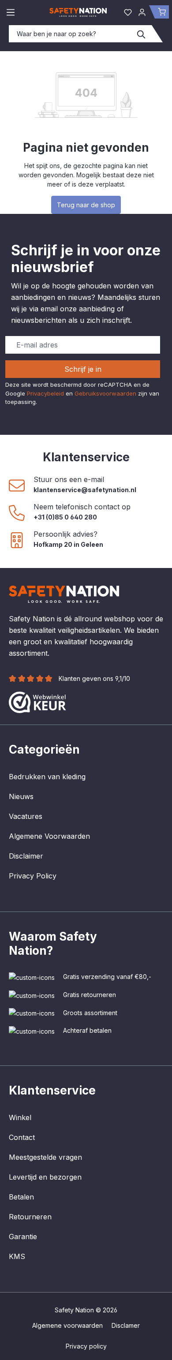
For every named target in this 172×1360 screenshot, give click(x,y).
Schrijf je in (82, 369)
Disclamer (126, 1325)
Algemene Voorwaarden (49, 836)
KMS (17, 1256)
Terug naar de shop (86, 205)
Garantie (23, 1236)
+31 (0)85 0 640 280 (65, 517)
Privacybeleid (45, 393)
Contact (22, 1137)
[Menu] (10, 12)
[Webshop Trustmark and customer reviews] (37, 701)
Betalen (21, 1196)
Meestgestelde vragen (45, 1157)
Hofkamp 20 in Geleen (68, 544)
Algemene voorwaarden (67, 1325)
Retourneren (30, 1216)
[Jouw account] (142, 12)
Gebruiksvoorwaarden (105, 393)
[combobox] (70, 33)
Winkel (20, 1117)
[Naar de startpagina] (78, 12)
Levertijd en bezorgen (45, 1177)
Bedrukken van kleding (47, 776)
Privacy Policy (32, 875)
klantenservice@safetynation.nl (85, 489)
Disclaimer (26, 856)
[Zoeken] (141, 33)
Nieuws (21, 796)
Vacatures (25, 816)
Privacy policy (86, 1346)
